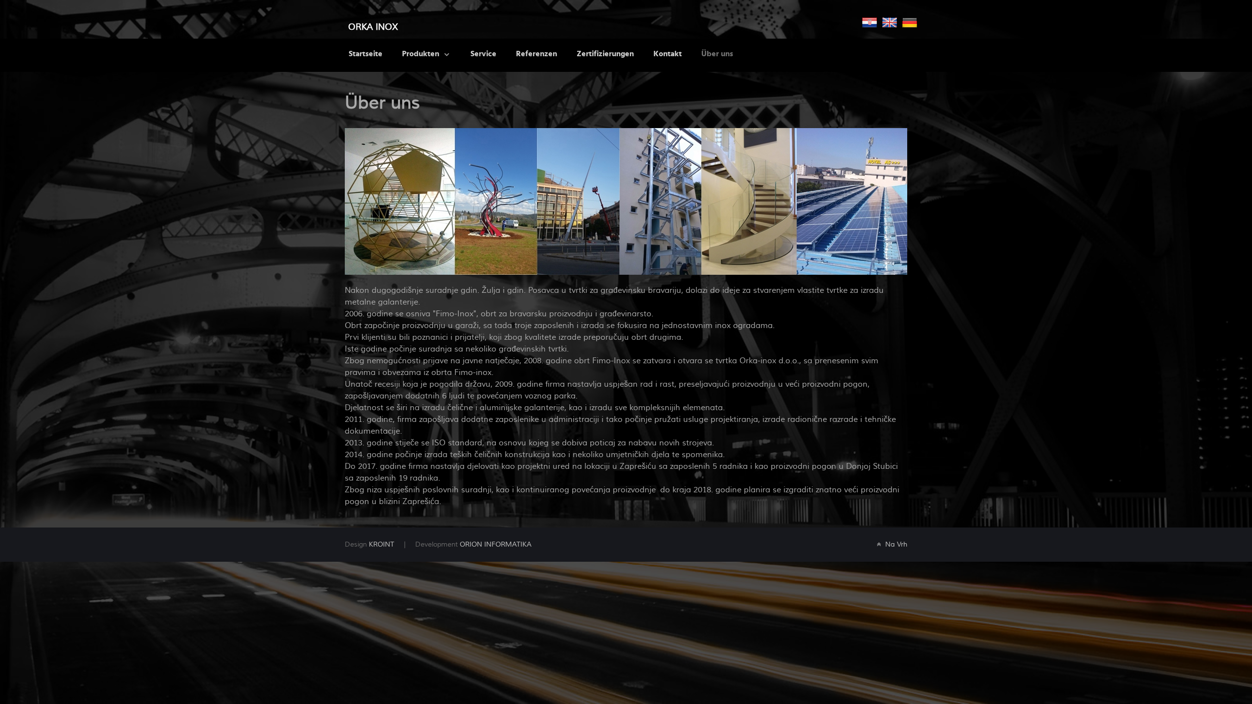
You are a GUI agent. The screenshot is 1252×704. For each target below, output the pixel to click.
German (909, 22)
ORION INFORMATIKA (496, 544)
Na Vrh (895, 544)
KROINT (381, 544)
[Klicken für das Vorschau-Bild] (626, 201)
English (889, 22)
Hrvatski (869, 22)
